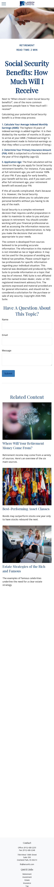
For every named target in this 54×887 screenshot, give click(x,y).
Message (6, 350)
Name (5, 319)
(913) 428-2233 (30, 847)
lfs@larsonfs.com (27, 864)
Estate (27, 880)
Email (5, 334)
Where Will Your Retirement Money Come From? (23, 445)
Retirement (27, 874)
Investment (27, 877)
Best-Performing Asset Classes (26, 509)
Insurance (27, 883)
